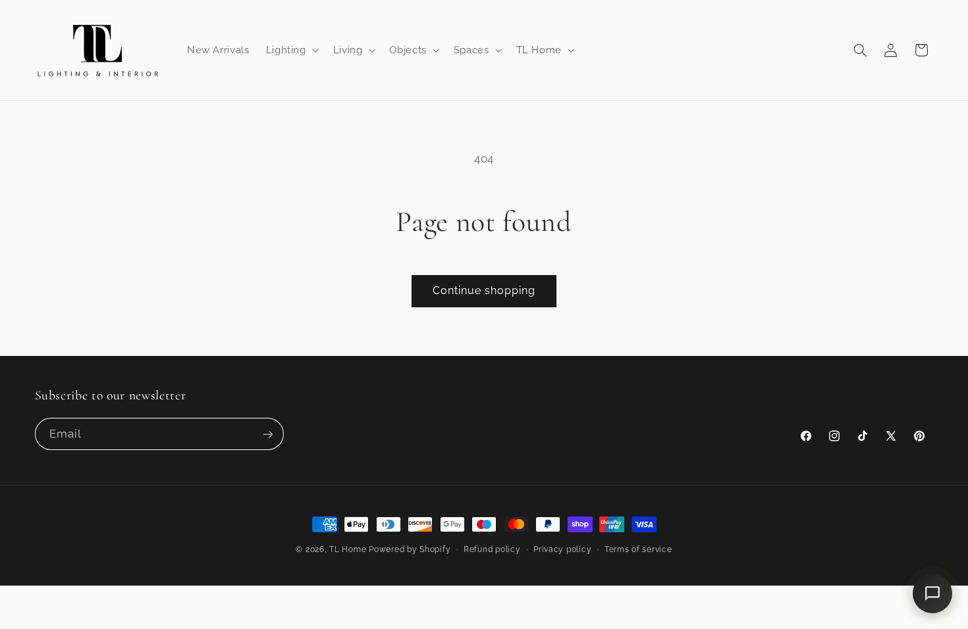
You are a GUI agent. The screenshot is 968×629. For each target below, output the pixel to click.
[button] (291, 50)
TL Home (347, 549)
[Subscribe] (267, 434)
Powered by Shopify (409, 549)
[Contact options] (932, 593)
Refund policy (492, 549)
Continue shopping (484, 290)
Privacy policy (562, 549)
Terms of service (638, 549)
